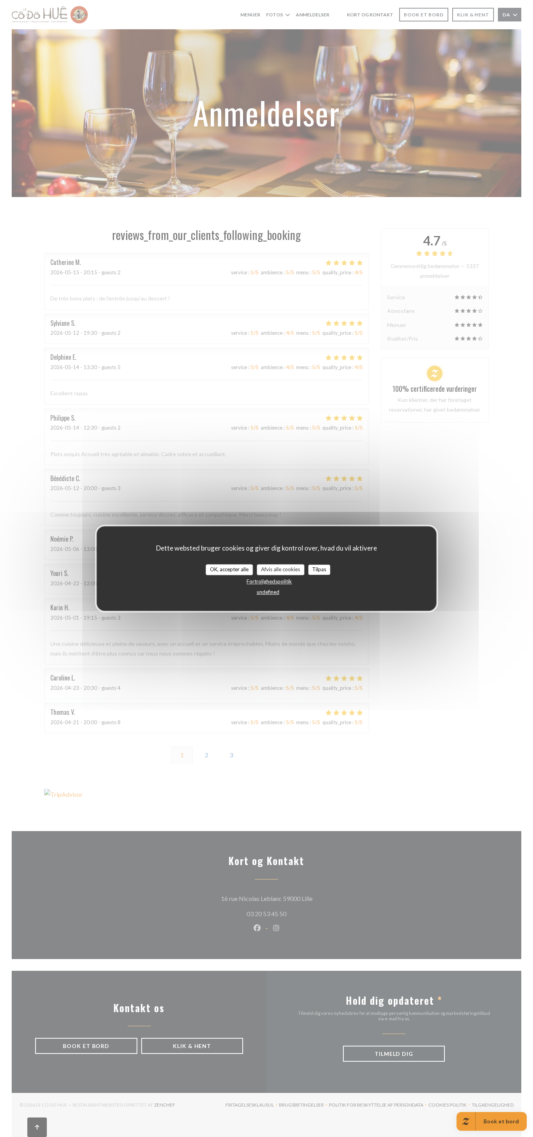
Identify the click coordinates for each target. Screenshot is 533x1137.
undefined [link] (268, 592)
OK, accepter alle (229, 569)
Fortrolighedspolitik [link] (269, 581)
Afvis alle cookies (280, 569)
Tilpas (319, 569)
